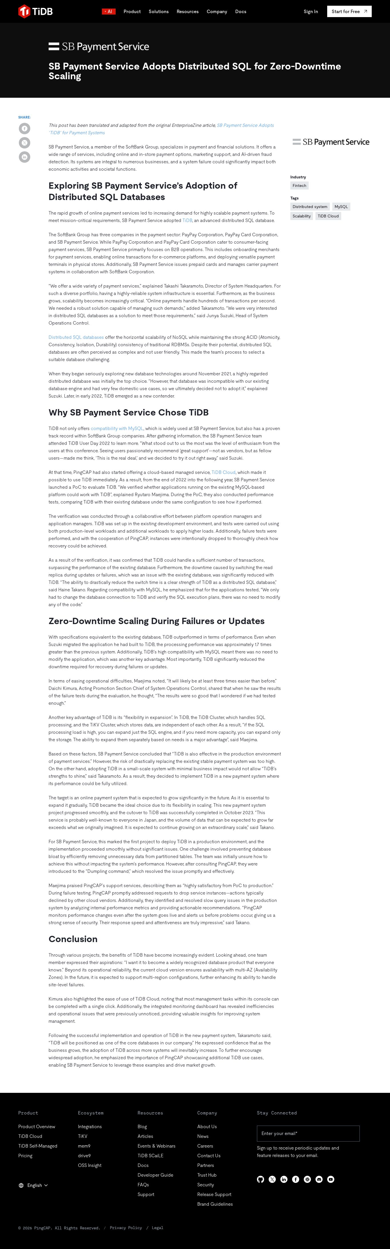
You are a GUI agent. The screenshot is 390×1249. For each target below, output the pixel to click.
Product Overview (36, 1126)
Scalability (302, 216)
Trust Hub (207, 1175)
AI (110, 11)
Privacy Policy (126, 1227)
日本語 (29, 1197)
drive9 (84, 1155)
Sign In (311, 11)
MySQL (341, 206)
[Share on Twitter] (24, 142)
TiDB (187, 220)
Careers (205, 1146)
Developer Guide (155, 1175)
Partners (205, 1165)
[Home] (35, 11)
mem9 (84, 1146)
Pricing (25, 1155)
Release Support (214, 1194)
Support (146, 1194)
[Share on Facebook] (24, 128)
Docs (240, 11)
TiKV (82, 1136)
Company (217, 11)
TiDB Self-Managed (37, 1146)
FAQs (143, 1184)
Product (132, 11)
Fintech (299, 185)
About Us (207, 1126)
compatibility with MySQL (117, 428)
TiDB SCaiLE (150, 1155)
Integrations (90, 1126)
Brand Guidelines (215, 1204)
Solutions (159, 11)
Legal (157, 1227)
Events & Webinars (157, 1146)
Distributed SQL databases (76, 337)
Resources (188, 11)
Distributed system (310, 206)
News (203, 1136)
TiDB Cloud (224, 472)
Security (205, 1184)
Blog (142, 1126)
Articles (145, 1136)
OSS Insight (89, 1165)
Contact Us (209, 1155)
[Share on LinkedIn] (24, 157)
